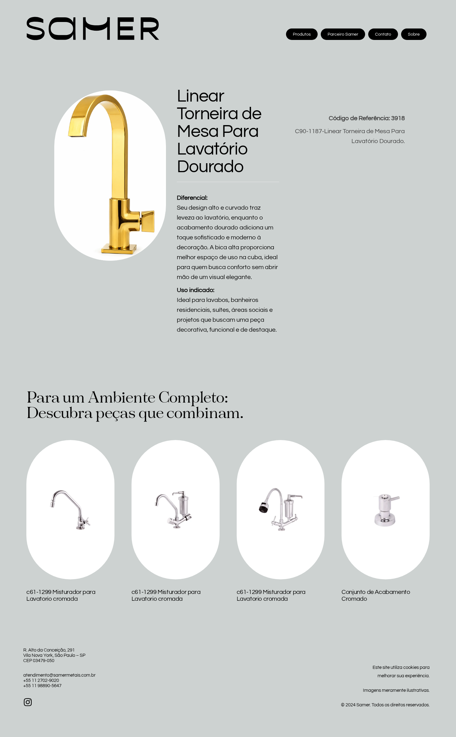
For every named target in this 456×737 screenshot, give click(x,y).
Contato (383, 34)
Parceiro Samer (343, 34)
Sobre (414, 34)
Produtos (302, 34)
